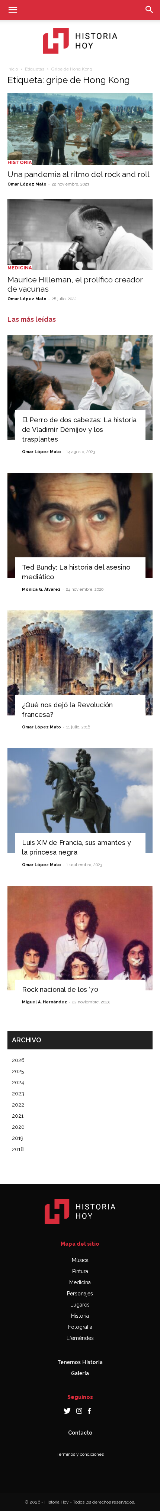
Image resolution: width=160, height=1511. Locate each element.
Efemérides (80, 1338)
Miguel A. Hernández (44, 1002)
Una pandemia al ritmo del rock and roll (78, 174)
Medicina (19, 267)
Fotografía (80, 1327)
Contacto (80, 1433)
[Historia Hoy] (80, 41)
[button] (13, 10)
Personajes (80, 1294)
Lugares (80, 1305)
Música (80, 1260)
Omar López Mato (27, 184)
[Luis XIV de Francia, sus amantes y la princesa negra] (80, 800)
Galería (80, 1373)
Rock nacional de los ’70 (60, 989)
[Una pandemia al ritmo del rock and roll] (80, 129)
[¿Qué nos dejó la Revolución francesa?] (80, 662)
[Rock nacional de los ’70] (80, 938)
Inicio (12, 69)
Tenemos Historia (80, 1362)
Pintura (80, 1271)
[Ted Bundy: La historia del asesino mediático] (80, 525)
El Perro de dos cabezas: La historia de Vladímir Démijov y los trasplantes (79, 429)
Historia (19, 162)
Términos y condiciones (80, 1454)
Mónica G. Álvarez (41, 589)
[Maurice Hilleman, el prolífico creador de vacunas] (80, 235)
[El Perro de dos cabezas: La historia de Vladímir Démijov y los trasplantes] (80, 387)
